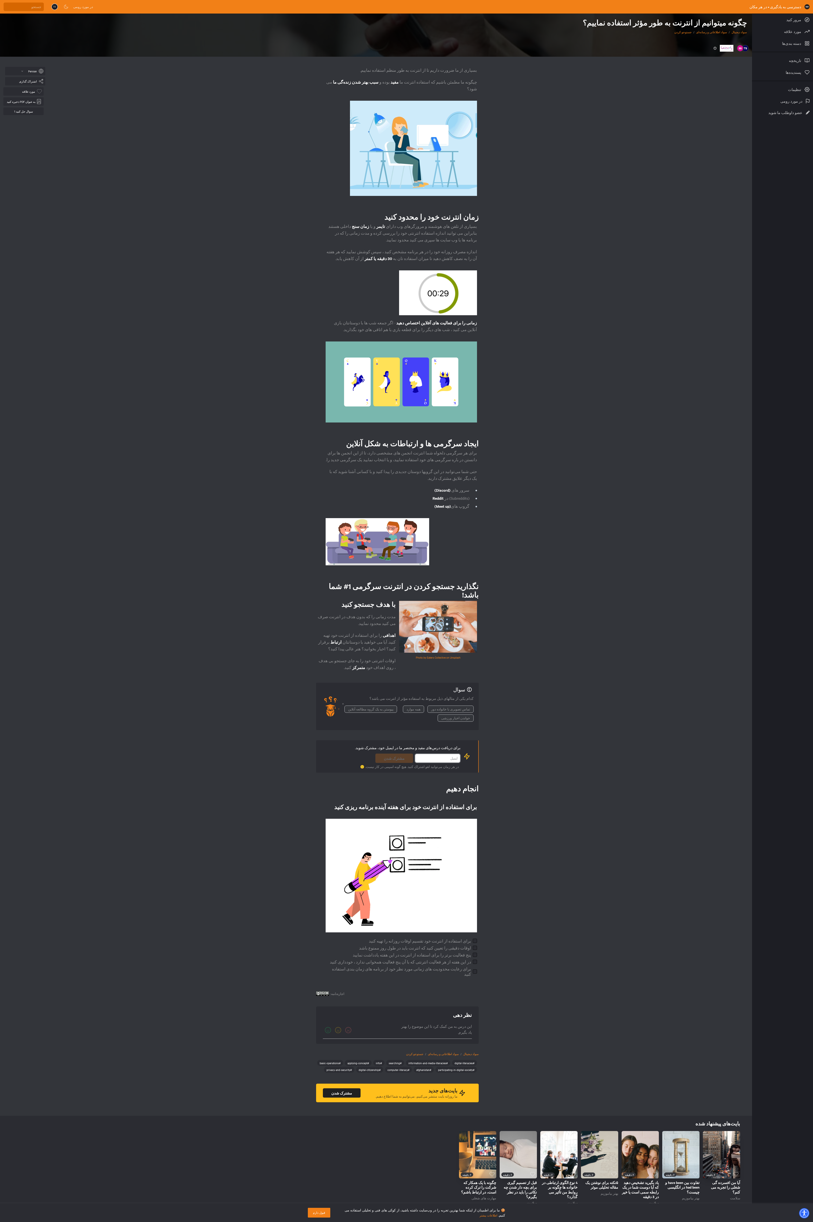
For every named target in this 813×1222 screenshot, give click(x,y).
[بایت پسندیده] (735, 1174)
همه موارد (413, 709)
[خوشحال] (328, 1030)
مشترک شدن (394, 758)
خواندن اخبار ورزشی (455, 718)
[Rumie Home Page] (807, 6)
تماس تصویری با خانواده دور (450, 709)
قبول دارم (319, 1212)
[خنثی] (338, 1030)
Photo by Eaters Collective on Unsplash (438, 657)
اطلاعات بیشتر (488, 1215)
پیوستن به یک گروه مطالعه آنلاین (370, 709)
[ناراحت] (348, 1030)
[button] (804, 1213)
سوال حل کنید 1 (23, 111)
